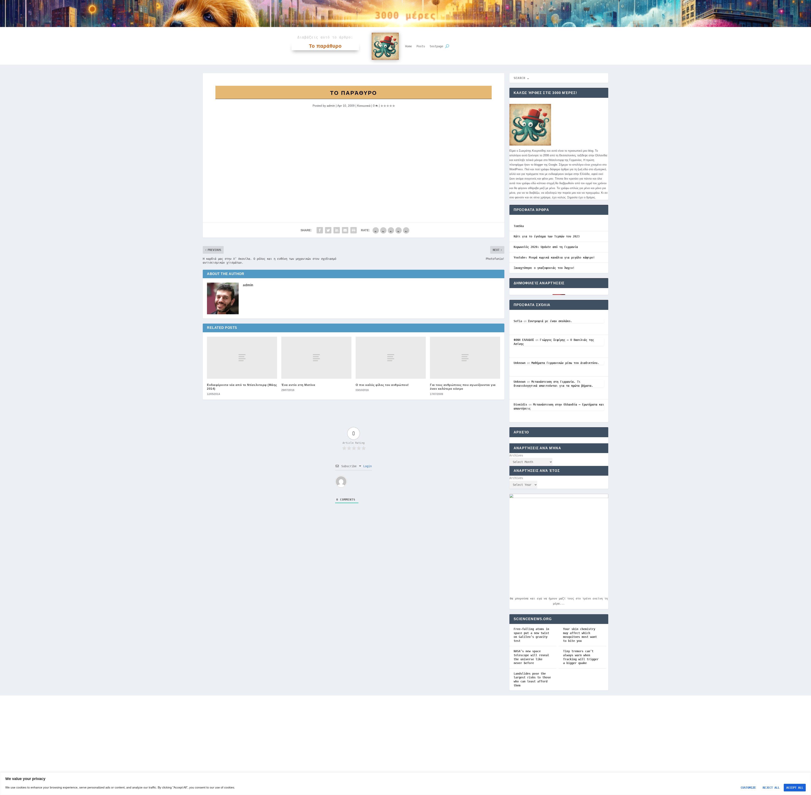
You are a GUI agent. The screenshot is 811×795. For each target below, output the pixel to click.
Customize (748, 787)
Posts (420, 46)
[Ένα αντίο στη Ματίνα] (316, 358)
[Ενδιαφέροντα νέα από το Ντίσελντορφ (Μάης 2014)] (242, 358)
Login (367, 466)
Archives (516, 455)
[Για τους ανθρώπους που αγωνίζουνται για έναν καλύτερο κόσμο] (465, 358)
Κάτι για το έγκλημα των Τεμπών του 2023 (547, 236)
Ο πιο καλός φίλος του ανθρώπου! (382, 385)
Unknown (519, 363)
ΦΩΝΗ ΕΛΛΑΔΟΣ (524, 340)
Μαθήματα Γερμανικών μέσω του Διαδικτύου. (565, 363)
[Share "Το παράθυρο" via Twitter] (328, 230)
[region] (405, 783)
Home (408, 46)
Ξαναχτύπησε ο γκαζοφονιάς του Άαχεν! (544, 268)
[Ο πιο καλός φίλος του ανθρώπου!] (391, 358)
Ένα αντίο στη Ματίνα (298, 385)
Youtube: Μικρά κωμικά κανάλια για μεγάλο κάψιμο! (554, 257)
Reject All (771, 787)
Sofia (518, 321)
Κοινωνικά (363, 105)
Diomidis (520, 404)
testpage (436, 46)
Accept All (794, 787)
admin (331, 105)
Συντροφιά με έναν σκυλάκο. (550, 321)
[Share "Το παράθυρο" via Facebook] (320, 230)
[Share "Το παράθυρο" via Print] (353, 230)
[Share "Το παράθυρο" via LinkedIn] (336, 230)
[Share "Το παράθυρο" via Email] (345, 230)
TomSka (519, 226)
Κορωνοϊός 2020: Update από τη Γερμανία (546, 247)
